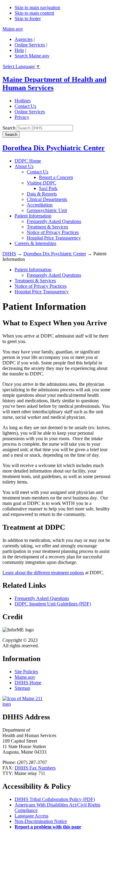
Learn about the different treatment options (43, 572)
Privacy (22, 117)
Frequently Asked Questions (54, 221)
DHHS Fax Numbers (35, 767)
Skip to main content (34, 13)
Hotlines (23, 100)
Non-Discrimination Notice (41, 821)
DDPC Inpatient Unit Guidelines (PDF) (53, 603)
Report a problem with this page (48, 826)
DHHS (9, 253)
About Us (24, 166)
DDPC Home (28, 160)
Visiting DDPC (41, 182)
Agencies (24, 39)
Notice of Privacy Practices (53, 232)
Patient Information (33, 215)
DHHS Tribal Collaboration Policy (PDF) (55, 799)
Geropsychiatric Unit (47, 210)
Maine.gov (12, 28)
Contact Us (25, 106)
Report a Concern (56, 177)
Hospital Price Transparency (54, 237)
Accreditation (40, 204)
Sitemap (22, 688)
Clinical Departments (47, 199)
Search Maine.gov (32, 55)
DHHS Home (28, 682)
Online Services (30, 44)
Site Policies (26, 671)
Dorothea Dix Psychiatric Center (53, 148)
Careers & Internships (35, 243)
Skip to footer (28, 18)
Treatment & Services (47, 226)
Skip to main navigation (37, 7)
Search (9, 127)
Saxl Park (48, 188)
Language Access (31, 815)
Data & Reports (42, 193)
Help (19, 50)
